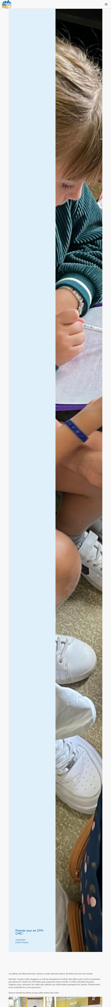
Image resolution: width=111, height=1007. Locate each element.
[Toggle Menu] (106, 4)
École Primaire (21, 942)
